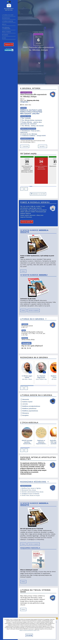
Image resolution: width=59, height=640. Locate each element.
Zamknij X (43, 306)
